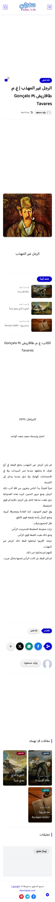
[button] (38, 646)
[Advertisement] (27, 48)
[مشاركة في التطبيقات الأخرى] (11, 646)
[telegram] (27, 896)
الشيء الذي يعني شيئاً (19, 309)
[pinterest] (21, 896)
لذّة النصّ (46, 80)
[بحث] (5, 7)
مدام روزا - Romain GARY (17, 326)
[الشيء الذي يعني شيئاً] (41, 308)
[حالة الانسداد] (41, 291)
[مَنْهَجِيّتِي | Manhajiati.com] (27, 7)
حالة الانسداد (23, 292)
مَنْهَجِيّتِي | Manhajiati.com (23, 888)
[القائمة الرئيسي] (49, 7)
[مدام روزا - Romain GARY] (41, 325)
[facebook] (33, 896)
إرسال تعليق (41, 851)
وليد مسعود (41, 112)
